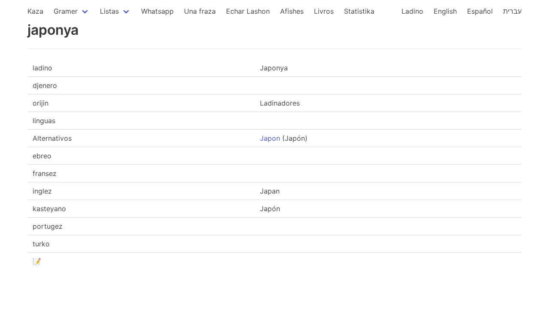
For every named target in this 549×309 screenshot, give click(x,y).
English (445, 11)
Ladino (412, 11)
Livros (324, 11)
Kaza (35, 11)
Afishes (292, 11)
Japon (270, 138)
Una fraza (200, 11)
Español (480, 11)
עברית (512, 11)
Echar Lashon (248, 11)
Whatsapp (157, 11)
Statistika (359, 11)
